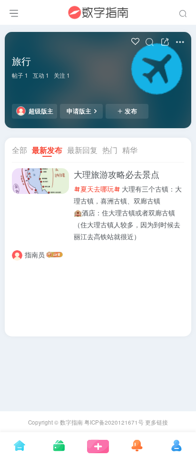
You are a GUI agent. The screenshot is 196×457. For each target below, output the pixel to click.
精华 (129, 149)
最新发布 (47, 149)
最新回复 (82, 149)
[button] (34, 191)
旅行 (21, 61)
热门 (110, 149)
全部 (19, 149)
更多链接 (156, 422)
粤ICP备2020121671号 (114, 422)
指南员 (35, 254)
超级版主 (41, 111)
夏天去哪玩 (97, 188)
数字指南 (71, 422)
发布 (131, 111)
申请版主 (79, 111)
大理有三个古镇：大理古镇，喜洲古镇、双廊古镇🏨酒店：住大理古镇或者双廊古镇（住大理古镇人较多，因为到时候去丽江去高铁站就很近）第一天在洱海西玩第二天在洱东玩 (128, 224)
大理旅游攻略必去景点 (116, 174)
